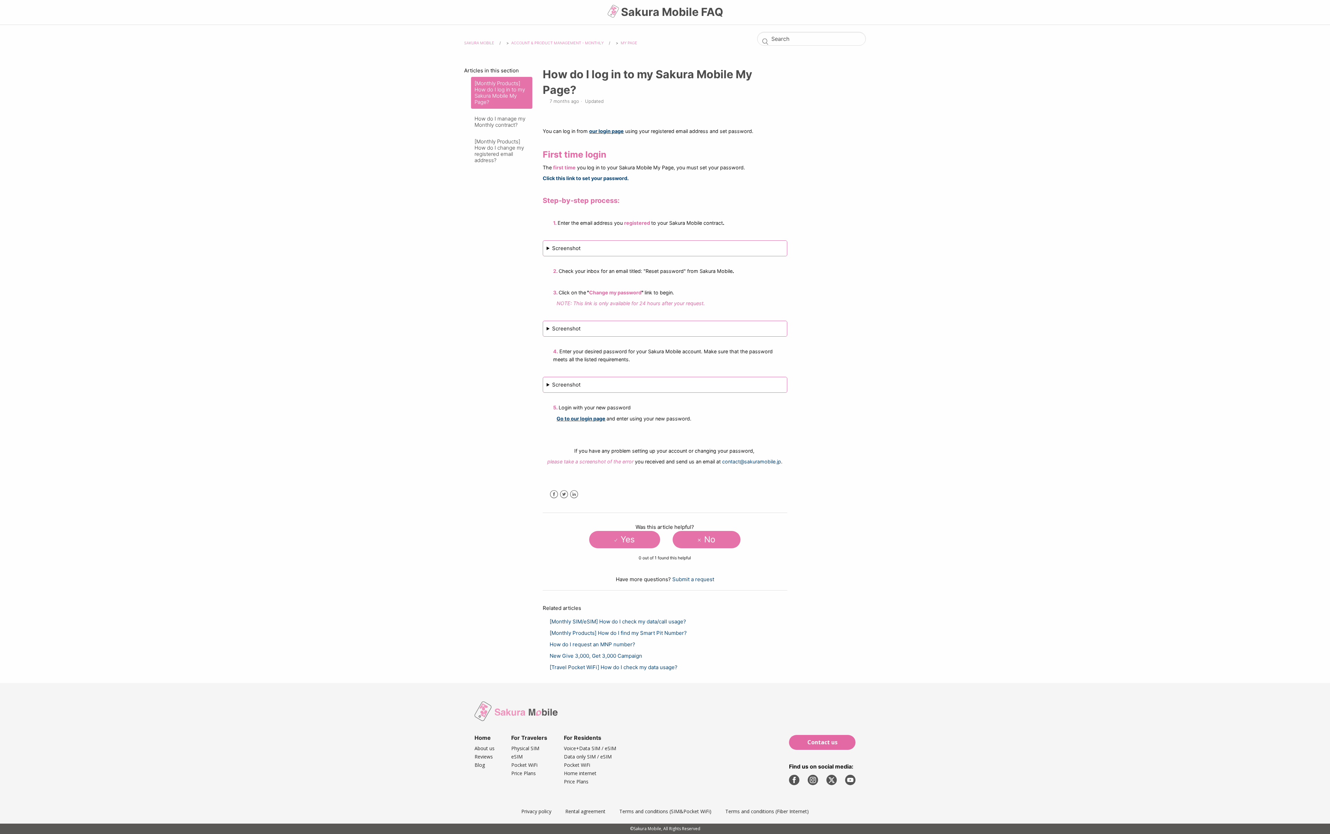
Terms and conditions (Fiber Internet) (767, 811)
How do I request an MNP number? (592, 644)
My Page (629, 43)
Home (483, 737)
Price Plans (523, 773)
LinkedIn (574, 494)
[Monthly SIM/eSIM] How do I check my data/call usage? (618, 621)
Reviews (484, 756)
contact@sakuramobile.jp (751, 461)
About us (485, 748)
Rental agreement (585, 811)
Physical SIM (525, 748)
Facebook (554, 494)
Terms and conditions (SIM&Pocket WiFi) (665, 811)
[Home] (614, 14)
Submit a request (693, 579)
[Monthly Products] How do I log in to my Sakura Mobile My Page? (500, 92)
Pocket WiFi (524, 765)
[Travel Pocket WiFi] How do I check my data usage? (613, 667)
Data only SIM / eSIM (588, 756)
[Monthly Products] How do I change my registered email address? (499, 150)
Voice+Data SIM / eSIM (590, 748)
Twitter (564, 494)
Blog (480, 765)
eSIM (517, 756)
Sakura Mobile (479, 43)
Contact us (822, 742)
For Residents (582, 737)
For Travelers (529, 737)
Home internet (580, 773)
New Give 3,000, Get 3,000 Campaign (596, 656)
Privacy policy (536, 811)
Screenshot (566, 248)
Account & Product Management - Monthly (557, 43)
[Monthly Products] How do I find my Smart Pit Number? (618, 633)
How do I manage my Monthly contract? (500, 121)
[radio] (624, 539)
